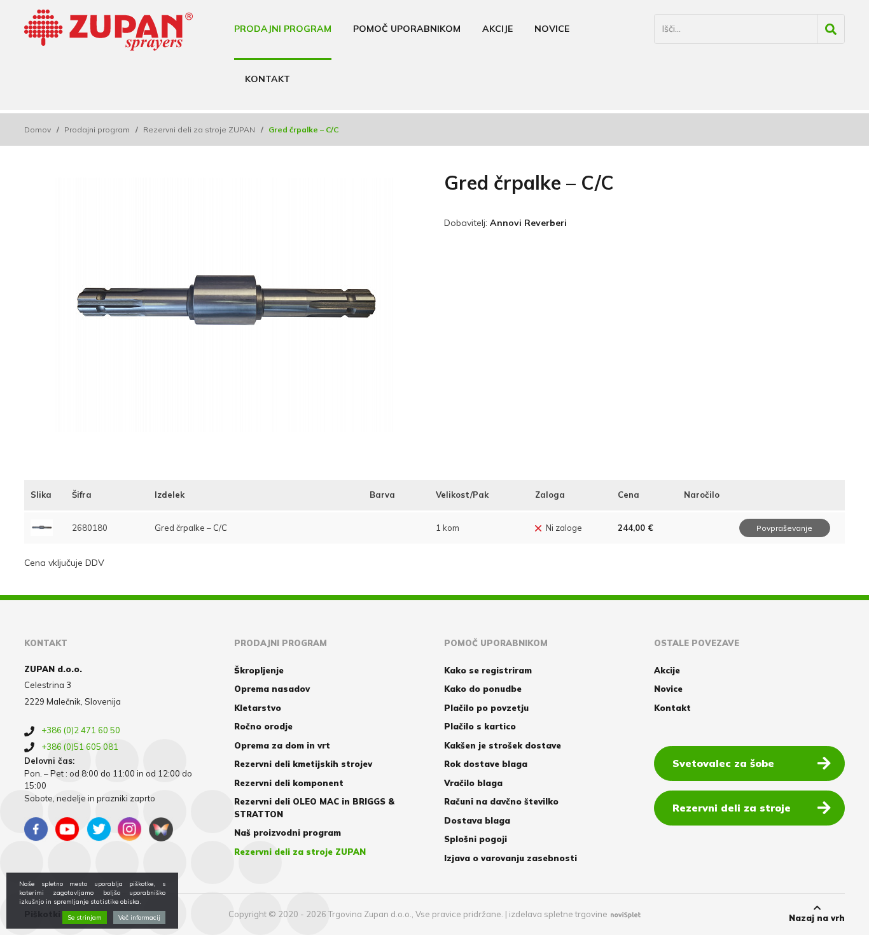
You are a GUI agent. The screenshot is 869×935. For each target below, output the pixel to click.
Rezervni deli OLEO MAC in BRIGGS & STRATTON (314, 807)
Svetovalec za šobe (723, 763)
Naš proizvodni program (287, 832)
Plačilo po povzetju (486, 708)
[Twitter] (99, 829)
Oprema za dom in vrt (282, 745)
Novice (551, 28)
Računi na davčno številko (501, 801)
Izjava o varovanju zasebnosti (510, 858)
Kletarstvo (257, 708)
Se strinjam (84, 917)
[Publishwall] (161, 829)
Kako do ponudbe (483, 689)
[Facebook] (36, 829)
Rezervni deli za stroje (731, 807)
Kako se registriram (488, 670)
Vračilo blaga (473, 783)
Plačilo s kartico (480, 726)
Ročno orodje (263, 726)
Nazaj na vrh (817, 918)
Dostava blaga (477, 820)
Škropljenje (259, 670)
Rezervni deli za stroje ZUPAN (199, 129)
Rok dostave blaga (485, 764)
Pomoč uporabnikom (407, 28)
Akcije (497, 28)
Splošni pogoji (475, 839)
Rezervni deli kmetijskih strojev (303, 764)
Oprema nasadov (272, 689)
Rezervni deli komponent (289, 783)
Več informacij (139, 917)
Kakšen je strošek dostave (502, 745)
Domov (37, 129)
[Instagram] (130, 829)
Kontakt (267, 79)
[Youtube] (67, 829)
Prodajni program (282, 28)
